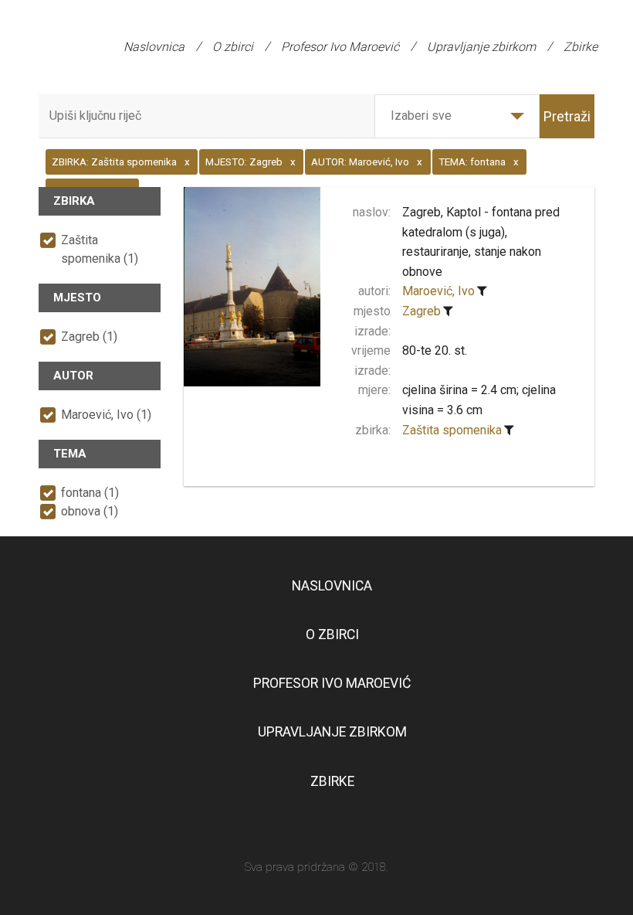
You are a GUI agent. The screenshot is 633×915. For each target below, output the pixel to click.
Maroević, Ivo (438, 291)
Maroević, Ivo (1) (106, 414)
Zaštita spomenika (452, 430)
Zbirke (580, 46)
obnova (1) (89, 511)
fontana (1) (90, 492)
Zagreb (421, 311)
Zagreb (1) (89, 336)
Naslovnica (154, 46)
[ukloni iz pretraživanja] (481, 291)
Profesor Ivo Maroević (340, 46)
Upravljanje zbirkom (481, 46)
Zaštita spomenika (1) (99, 249)
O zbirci (232, 46)
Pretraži (567, 116)
